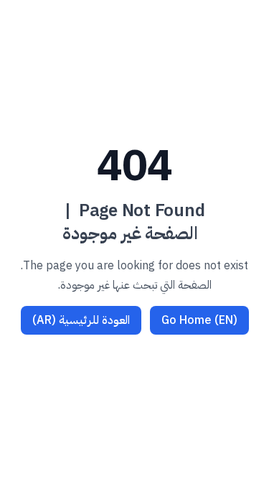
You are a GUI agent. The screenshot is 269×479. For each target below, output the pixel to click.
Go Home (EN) (199, 320)
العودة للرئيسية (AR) (81, 320)
